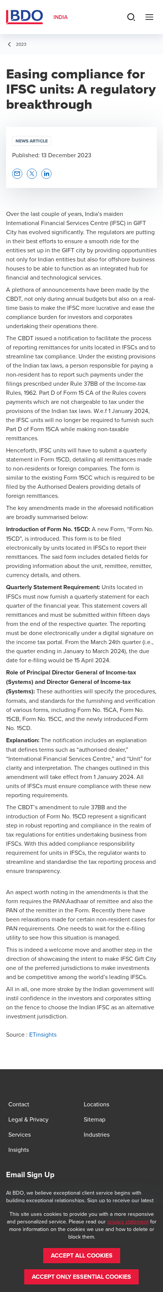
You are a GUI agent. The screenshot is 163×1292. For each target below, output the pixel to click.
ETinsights (42, 1034)
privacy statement (128, 1221)
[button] (17, 174)
